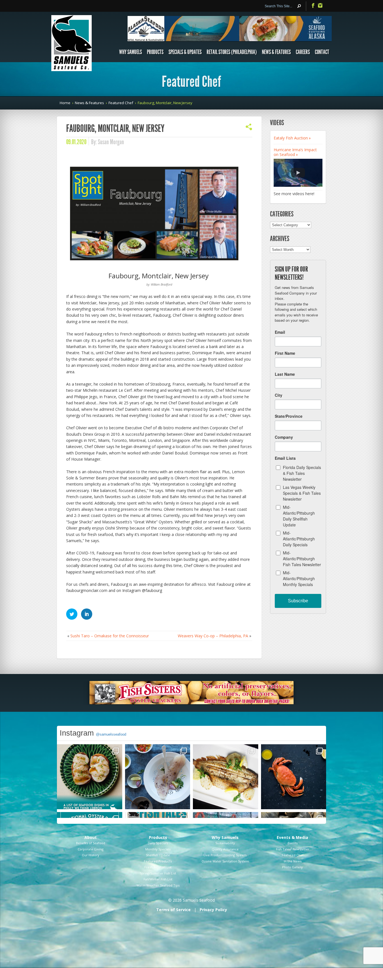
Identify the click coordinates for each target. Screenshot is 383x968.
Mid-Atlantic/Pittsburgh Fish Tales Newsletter (302, 558)
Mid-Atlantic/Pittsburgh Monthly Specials (299, 578)
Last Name (285, 374)
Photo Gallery (292, 867)
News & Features (276, 52)
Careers (303, 52)
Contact (322, 52)
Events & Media (292, 837)
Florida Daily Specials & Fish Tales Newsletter (302, 473)
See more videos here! (294, 193)
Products (155, 52)
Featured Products (158, 861)
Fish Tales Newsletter (292, 849)
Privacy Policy (213, 909)
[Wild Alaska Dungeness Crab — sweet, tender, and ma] (293, 777)
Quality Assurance (225, 849)
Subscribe (298, 600)
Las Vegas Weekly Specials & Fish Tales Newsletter (302, 493)
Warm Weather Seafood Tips (158, 885)
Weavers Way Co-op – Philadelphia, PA (213, 635)
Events (292, 843)
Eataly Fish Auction (291, 138)
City (278, 395)
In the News (292, 861)
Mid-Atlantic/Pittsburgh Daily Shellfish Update (299, 516)
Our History (90, 855)
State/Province (289, 416)
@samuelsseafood (111, 734)
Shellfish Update (158, 855)
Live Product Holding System (225, 855)
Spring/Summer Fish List (158, 873)
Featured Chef (121, 102)
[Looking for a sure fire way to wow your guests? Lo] (225, 777)
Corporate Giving (90, 849)
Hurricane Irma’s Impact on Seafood (295, 152)
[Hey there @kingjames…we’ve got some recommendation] (89, 777)
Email (280, 332)
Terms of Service (173, 909)
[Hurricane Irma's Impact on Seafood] (298, 173)
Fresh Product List (158, 867)
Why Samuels (130, 52)
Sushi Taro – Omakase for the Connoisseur (109, 635)
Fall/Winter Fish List (158, 879)
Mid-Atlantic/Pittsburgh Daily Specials (299, 538)
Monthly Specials (157, 849)
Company (284, 437)
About (90, 837)
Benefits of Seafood (90, 843)
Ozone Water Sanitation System (225, 861)
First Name (285, 353)
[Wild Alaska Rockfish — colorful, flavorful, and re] (157, 777)
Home (65, 102)
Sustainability (225, 843)
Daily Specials (158, 843)
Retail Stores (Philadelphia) (232, 52)
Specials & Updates (185, 52)
